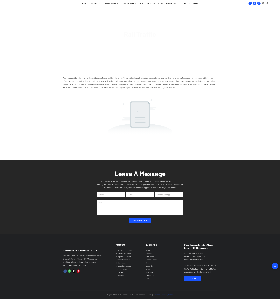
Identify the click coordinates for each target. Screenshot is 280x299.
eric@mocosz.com (197, 259)
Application (143, 42)
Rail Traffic (154, 42)
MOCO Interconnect (128, 42)
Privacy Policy (167, 295)
